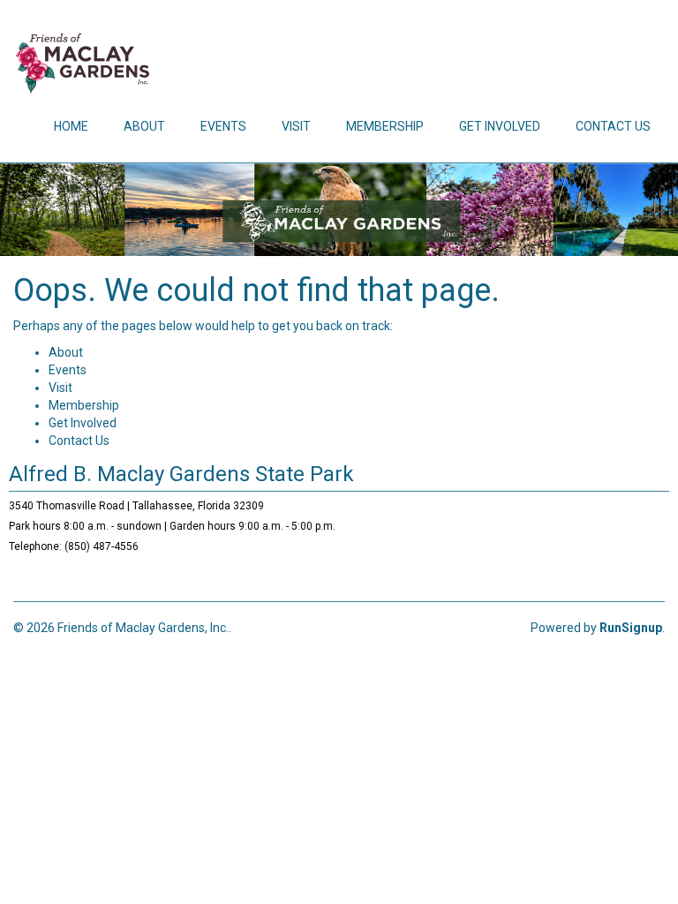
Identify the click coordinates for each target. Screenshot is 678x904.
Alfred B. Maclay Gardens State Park (181, 474)
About (144, 126)
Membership (385, 126)
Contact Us (613, 126)
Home (71, 126)
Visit (296, 126)
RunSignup (630, 628)
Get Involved (499, 126)
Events (223, 126)
